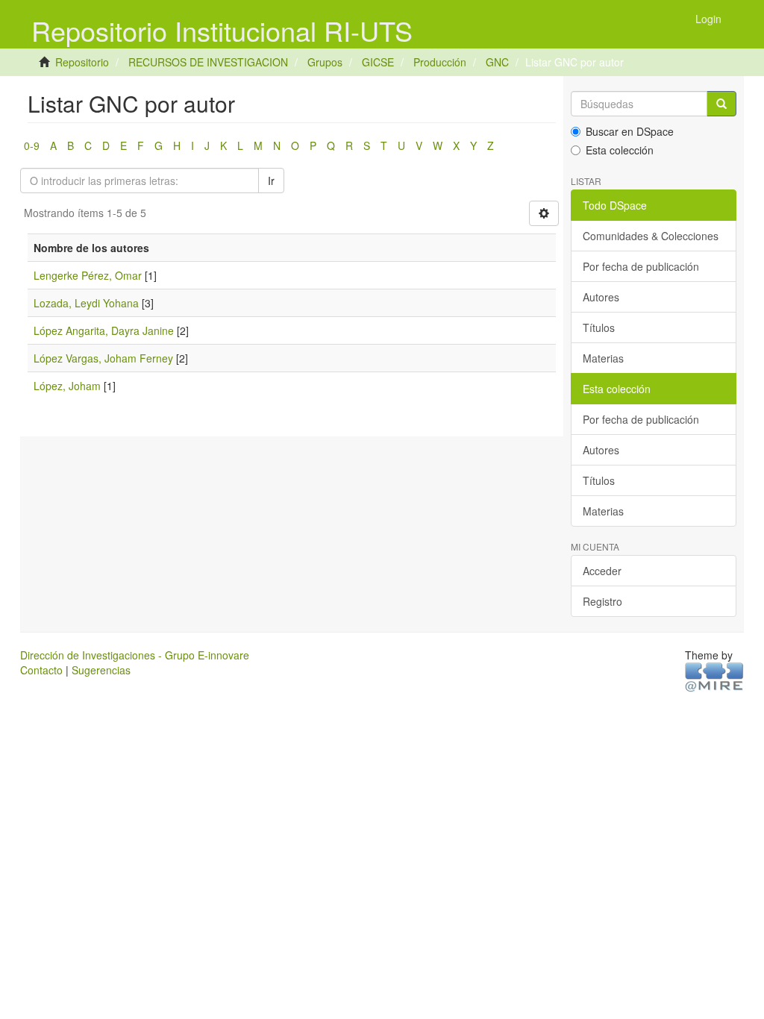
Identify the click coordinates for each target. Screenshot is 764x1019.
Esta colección (620, 149)
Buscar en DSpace (630, 131)
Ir (271, 180)
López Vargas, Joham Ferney (103, 358)
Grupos (324, 61)
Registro (602, 601)
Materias (603, 358)
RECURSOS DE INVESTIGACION (208, 61)
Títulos (599, 327)
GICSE (378, 61)
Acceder (602, 570)
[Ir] (721, 103)
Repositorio (82, 61)
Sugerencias (101, 669)
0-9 (32, 145)
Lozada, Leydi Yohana (86, 302)
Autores (601, 296)
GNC (497, 61)
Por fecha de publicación (641, 266)
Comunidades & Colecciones (650, 235)
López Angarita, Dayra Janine (104, 330)
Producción (439, 61)
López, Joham (67, 385)
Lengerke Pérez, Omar (88, 275)
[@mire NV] (714, 676)
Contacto (41, 669)
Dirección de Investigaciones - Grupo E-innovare (134, 655)
